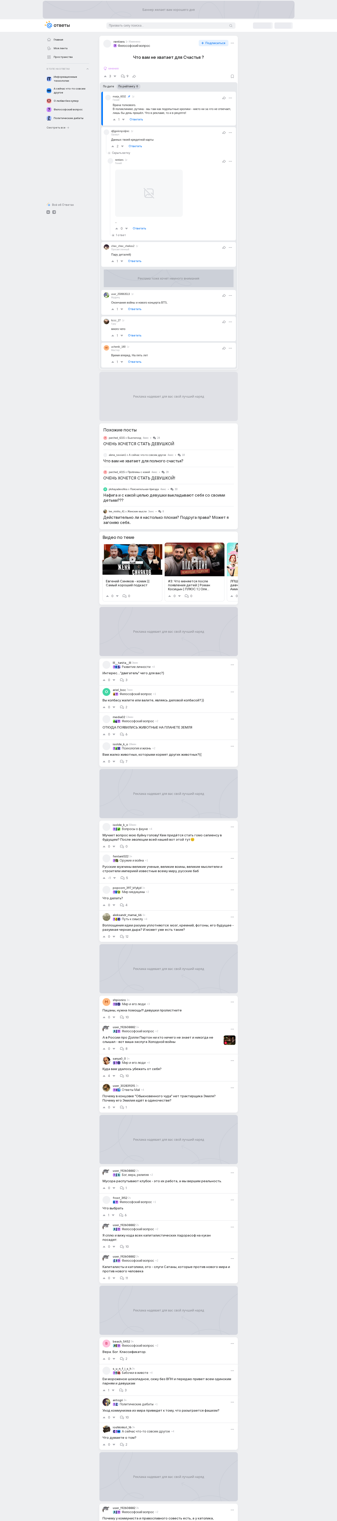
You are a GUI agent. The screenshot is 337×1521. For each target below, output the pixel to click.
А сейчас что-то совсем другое (147, 454)
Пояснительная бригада (144, 489)
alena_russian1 (117, 454)
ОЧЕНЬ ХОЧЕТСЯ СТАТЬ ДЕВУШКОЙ (138, 444)
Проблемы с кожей (139, 472)
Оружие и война (132, 860)
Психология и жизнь (136, 748)
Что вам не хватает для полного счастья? (143, 461)
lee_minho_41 (117, 511)
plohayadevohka (118, 489)
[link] (132, 572)
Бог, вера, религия (135, 1175)
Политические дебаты (136, 1404)
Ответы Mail (131, 1090)
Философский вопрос (134, 46)
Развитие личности (136, 667)
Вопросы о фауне (135, 829)
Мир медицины (133, 892)
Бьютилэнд (134, 437)
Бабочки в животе (135, 1373)
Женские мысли (137, 511)
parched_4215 (117, 437)
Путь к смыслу (132, 919)
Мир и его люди (134, 1004)
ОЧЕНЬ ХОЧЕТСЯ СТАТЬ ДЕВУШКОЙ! (139, 478)
